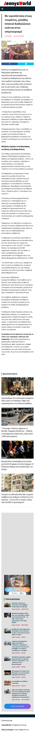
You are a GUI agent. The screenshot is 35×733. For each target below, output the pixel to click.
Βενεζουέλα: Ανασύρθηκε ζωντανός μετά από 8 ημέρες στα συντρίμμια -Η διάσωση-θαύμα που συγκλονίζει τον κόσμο (17, 465)
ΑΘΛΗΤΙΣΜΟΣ (24, 609)
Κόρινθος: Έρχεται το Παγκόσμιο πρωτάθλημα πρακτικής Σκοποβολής (19, 605)
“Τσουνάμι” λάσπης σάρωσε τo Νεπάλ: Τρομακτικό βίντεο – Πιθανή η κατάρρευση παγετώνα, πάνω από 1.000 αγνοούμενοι (17, 432)
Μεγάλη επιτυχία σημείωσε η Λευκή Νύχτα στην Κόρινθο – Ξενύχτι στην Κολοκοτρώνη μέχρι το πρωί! (21, 631)
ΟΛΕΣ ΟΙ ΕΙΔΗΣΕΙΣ (17, 706)
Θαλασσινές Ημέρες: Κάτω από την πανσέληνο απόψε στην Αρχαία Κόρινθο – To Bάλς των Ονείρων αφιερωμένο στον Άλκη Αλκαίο (20, 617)
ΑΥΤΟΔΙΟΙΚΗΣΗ (25, 699)
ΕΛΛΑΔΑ (23, 637)
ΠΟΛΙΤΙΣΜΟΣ (24, 625)
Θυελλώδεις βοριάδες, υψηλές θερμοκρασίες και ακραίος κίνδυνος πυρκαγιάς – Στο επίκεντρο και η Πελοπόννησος (21, 660)
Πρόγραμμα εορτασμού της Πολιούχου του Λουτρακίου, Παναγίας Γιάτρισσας (20, 672)
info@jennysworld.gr (19, 725)
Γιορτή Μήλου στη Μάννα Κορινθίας (20, 682)
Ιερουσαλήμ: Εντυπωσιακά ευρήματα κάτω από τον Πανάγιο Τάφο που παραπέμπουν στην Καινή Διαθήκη (17, 401)
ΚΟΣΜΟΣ (21, 36)
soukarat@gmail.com (21, 730)
